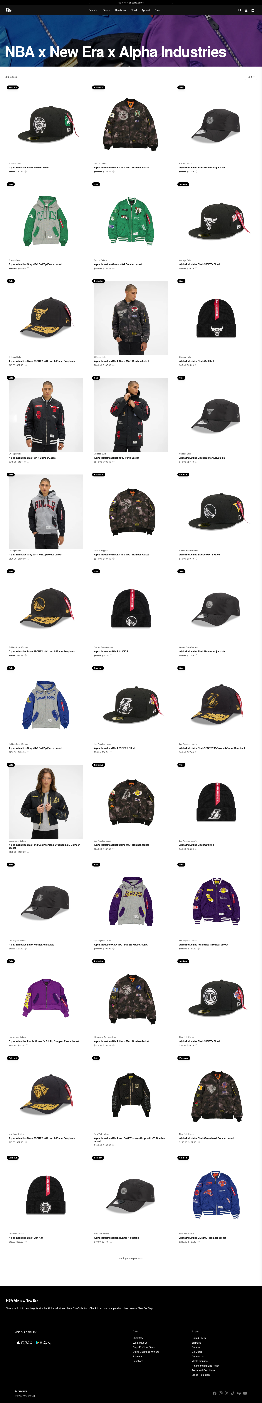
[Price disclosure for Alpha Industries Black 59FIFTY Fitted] (25, 171)
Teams (106, 10)
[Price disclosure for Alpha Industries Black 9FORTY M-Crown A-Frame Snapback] (25, 365)
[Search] (240, 10)
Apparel (146, 10)
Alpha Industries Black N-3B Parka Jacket (116, 457)
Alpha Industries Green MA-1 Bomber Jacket (118, 264)
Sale (157, 10)
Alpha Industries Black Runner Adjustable (202, 167)
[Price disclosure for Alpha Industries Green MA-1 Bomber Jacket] (113, 268)
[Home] (9, 10)
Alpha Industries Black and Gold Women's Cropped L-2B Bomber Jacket (44, 846)
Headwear (120, 10)
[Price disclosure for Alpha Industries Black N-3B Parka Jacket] (113, 462)
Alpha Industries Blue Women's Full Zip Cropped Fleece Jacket (43, 1334)
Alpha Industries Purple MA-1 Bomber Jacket (203, 944)
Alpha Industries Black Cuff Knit (196, 361)
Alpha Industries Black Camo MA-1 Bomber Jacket (121, 167)
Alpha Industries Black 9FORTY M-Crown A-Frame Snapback (42, 361)
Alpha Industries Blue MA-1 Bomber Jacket (202, 1237)
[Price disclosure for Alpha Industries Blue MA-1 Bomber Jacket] (198, 1241)
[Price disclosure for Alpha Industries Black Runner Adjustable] (196, 171)
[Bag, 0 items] (253, 10)
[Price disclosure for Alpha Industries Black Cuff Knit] (196, 365)
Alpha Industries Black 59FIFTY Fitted (29, 167)
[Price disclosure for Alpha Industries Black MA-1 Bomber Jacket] (28, 462)
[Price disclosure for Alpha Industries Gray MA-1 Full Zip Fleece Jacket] (28, 268)
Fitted (134, 10)
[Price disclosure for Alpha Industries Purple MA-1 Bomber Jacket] (198, 948)
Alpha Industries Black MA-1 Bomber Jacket (32, 457)
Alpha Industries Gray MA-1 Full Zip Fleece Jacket (35, 264)
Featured (93, 10)
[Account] (246, 10)
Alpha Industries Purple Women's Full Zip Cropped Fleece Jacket (44, 1041)
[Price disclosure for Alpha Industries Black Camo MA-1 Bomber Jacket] (113, 171)
